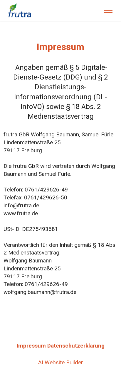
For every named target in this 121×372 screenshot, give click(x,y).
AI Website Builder (60, 362)
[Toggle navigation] (108, 10)
